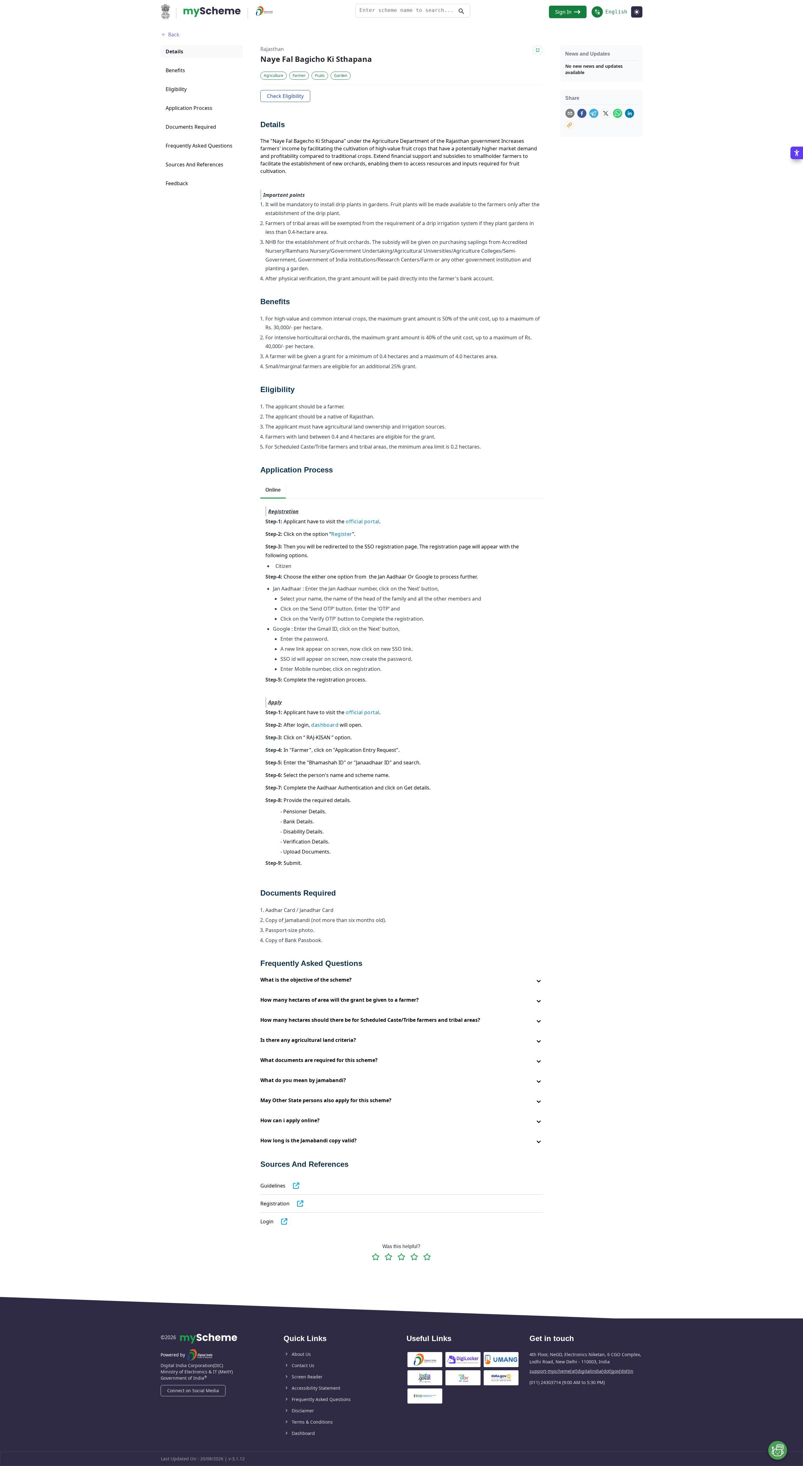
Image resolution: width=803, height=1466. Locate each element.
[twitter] (605, 113)
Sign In (563, 11)
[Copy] (569, 125)
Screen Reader (307, 1377)
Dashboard (303, 1433)
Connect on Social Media (193, 1390)
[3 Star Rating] (401, 1257)
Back (173, 34)
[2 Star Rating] (388, 1257)
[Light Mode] (636, 12)
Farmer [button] (299, 75)
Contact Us (303, 1365)
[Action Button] (212, 12)
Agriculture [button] (273, 75)
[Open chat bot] (777, 1450)
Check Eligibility (285, 96)
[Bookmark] (538, 50)
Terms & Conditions (312, 1422)
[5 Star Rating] (427, 1257)
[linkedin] (629, 113)
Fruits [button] (320, 75)
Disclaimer (303, 1411)
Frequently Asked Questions (321, 1399)
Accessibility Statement (316, 1388)
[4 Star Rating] (414, 1257)
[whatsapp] (617, 113)
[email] (570, 113)
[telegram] (593, 113)
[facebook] (582, 113)
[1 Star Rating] (376, 1257)
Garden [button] (340, 75)
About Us (301, 1354)
